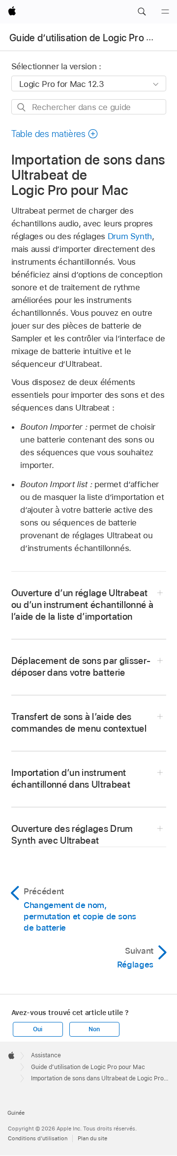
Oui (37, 1029)
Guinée (16, 1112)
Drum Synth (130, 236)
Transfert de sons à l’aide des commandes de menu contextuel (79, 722)
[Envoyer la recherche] (22, 107)
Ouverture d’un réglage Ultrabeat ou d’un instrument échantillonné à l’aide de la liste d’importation (82, 604)
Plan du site (92, 1138)
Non (93, 1029)
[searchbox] (88, 106)
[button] (141, 12)
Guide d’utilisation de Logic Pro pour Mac (88, 1067)
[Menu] (165, 12)
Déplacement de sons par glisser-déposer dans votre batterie (81, 666)
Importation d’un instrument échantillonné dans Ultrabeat (71, 778)
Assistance (46, 1055)
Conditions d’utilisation (37, 1138)
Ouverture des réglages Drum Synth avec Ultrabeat (72, 834)
